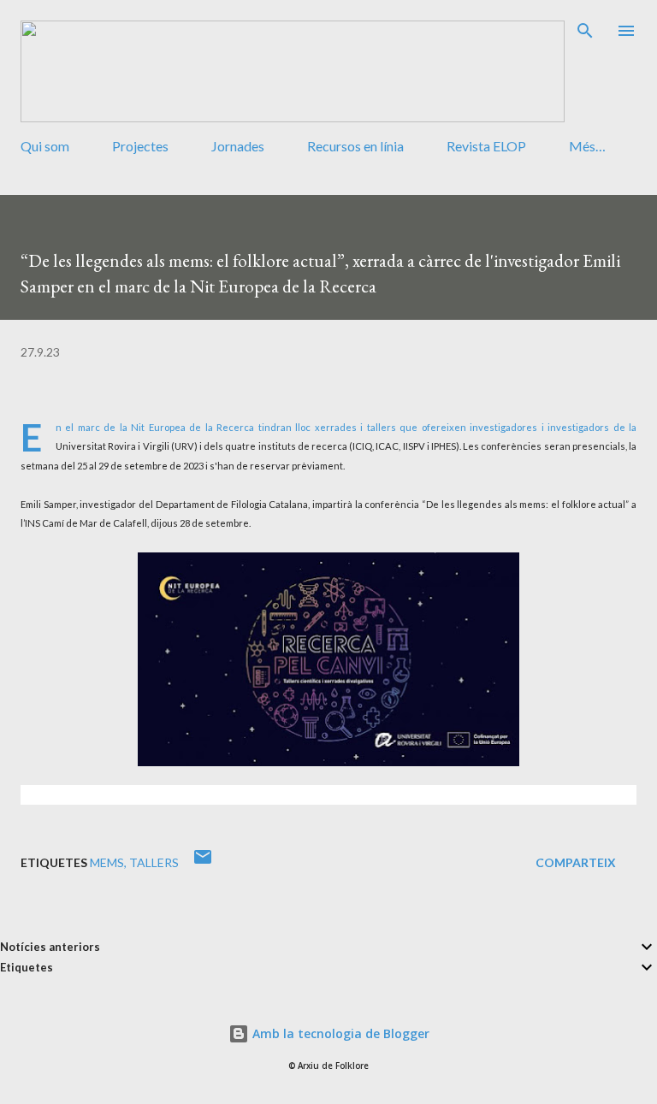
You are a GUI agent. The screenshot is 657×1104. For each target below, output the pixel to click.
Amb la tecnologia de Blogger (339, 1033)
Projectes (140, 146)
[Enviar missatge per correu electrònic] (202, 862)
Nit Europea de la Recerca (192, 427)
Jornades (237, 146)
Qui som (45, 146)
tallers (154, 862)
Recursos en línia (355, 146)
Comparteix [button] (576, 862)
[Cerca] (585, 31)
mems (107, 862)
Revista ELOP (486, 146)
